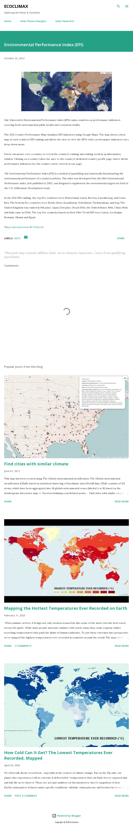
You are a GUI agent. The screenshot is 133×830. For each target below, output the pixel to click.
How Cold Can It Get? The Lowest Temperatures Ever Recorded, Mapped (58, 755)
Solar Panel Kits (64, 21)
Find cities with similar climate (36, 464)
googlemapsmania (18, 227)
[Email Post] (26, 238)
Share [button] (121, 238)
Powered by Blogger (68, 815)
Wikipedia (38, 227)
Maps (17, 238)
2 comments (23, 645)
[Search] (118, 6)
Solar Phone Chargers (33, 21)
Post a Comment (26, 795)
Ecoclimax (16, 6)
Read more (122, 501)
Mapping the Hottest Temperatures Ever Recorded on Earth (65, 608)
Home (7, 21)
